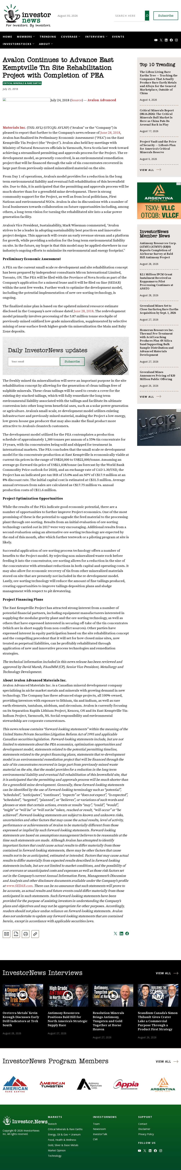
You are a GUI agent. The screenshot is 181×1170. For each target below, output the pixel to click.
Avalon (93, 100)
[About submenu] (52, 43)
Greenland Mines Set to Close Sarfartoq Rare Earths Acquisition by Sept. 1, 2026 (159, 309)
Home (7, 36)
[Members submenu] (34, 36)
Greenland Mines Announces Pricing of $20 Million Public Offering (157, 375)
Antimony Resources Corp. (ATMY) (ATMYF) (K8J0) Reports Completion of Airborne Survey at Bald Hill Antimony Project (158, 250)
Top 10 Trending (157, 65)
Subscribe (165, 16)
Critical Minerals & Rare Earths (22, 83)
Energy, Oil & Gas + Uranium (64, 1134)
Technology (54, 1155)
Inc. (22, 128)
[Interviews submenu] (106, 36)
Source (76, 100)
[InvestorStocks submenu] (33, 43)
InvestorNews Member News (155, 234)
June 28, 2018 (110, 133)
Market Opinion (57, 1150)
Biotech (52, 1124)
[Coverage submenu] (79, 36)
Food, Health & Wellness (62, 1139)
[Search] (147, 16)
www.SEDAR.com (19, 886)
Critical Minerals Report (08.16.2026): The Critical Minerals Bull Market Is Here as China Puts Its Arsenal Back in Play (157, 117)
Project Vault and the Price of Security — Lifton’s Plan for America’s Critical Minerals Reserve (158, 147)
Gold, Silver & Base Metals (63, 1145)
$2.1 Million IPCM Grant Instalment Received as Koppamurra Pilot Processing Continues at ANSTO (156, 281)
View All (147, 170)
